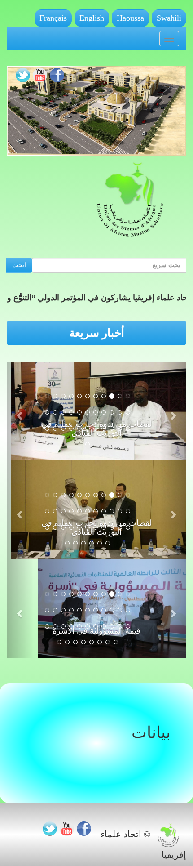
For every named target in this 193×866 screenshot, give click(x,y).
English (91, 17)
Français (53, 17)
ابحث (19, 265)
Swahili (169, 17)
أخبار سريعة (96, 333)
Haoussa (130, 17)
